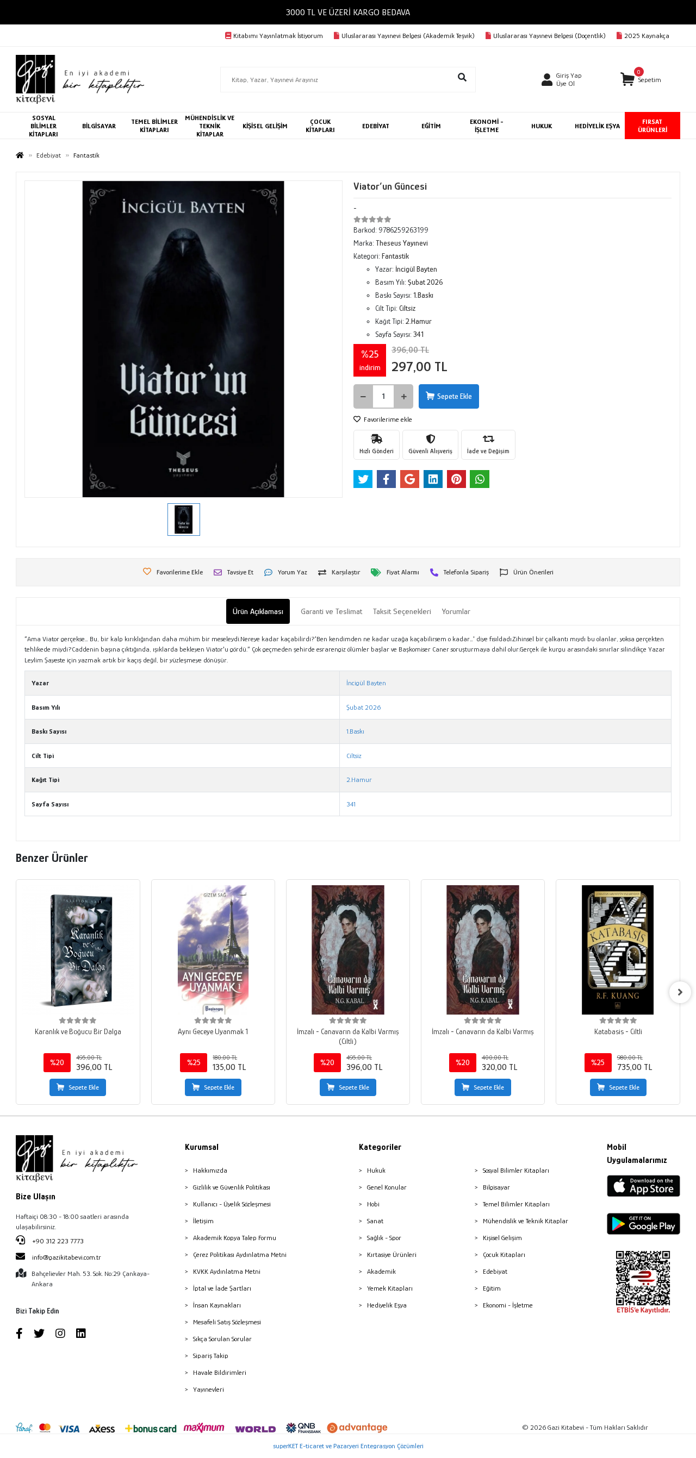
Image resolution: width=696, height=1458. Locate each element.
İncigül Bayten (366, 683)
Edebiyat (495, 1271)
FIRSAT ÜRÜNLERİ (652, 125)
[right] (680, 992)
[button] (640, 79)
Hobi (373, 1204)
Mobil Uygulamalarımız (637, 1153)
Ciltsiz (354, 756)
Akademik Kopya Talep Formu (234, 1238)
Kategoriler (380, 1147)
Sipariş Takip (210, 1355)
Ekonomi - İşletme (508, 1305)
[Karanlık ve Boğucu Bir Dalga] (78, 950)
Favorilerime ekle (387, 419)
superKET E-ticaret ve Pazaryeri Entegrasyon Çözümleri (348, 1446)
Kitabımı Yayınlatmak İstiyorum (278, 36)
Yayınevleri (208, 1389)
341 (351, 804)
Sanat (375, 1221)
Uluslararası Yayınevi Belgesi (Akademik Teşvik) (408, 36)
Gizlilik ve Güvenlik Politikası (231, 1187)
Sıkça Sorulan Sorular (222, 1339)
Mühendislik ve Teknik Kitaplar (525, 1221)
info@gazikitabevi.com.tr (66, 1257)
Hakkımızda (210, 1170)
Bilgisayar (496, 1187)
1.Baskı (355, 731)
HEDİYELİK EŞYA (597, 126)
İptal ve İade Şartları (222, 1288)
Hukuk (376, 1170)
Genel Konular (387, 1187)
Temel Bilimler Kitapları (516, 1204)
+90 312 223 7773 (57, 1241)
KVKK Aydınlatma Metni (226, 1271)
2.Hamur (359, 779)
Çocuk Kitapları (504, 1254)
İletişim (203, 1221)
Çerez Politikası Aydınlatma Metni (240, 1254)
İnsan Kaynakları (217, 1305)
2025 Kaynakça (646, 36)
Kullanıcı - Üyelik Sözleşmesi (232, 1204)
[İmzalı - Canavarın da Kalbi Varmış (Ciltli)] (348, 950)
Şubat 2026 (363, 707)
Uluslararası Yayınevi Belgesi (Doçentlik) (549, 36)
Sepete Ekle (454, 396)
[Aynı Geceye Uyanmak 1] (213, 950)
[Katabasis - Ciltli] (618, 950)
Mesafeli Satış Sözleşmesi (227, 1322)
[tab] (258, 611)
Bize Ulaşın (35, 1197)
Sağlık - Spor (384, 1238)
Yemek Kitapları (390, 1288)
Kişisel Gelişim (502, 1238)
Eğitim (492, 1288)
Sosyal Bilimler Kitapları (516, 1170)
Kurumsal (202, 1147)
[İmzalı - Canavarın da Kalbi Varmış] (483, 950)
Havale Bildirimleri (219, 1372)
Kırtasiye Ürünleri (392, 1254)
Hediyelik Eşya (387, 1305)
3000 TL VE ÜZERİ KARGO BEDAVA (348, 12)
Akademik (381, 1271)
